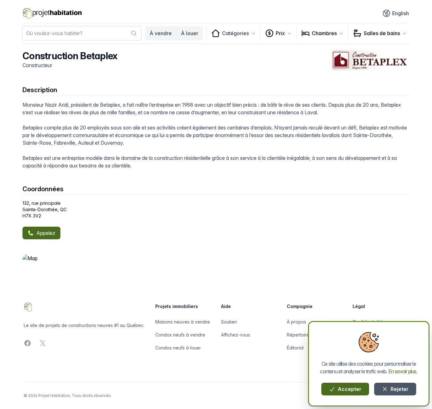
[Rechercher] (134, 33)
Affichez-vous (235, 334)
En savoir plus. (402, 371)
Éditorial (295, 347)
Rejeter (399, 389)
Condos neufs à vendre (180, 334)
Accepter (348, 389)
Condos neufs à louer (178, 347)
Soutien (229, 321)
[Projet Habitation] (52, 13)
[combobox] (81, 33)
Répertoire (298, 334)
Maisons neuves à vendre (182, 321)
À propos (296, 321)
